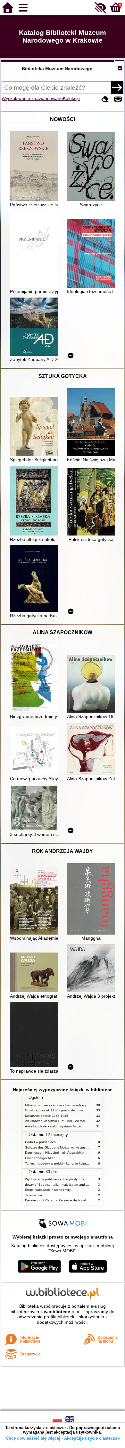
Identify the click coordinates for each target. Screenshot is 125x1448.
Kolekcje (71, 98)
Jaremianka (33, 1195)
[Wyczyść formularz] (105, 99)
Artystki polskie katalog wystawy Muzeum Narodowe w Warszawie (73, 1126)
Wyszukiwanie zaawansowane (32, 98)
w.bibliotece (60, 1311)
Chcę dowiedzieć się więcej (33, 1438)
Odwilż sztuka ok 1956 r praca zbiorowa (54, 1110)
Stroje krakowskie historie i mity (48, 1189)
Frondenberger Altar (39, 1158)
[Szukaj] (117, 87)
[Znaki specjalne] (118, 99)
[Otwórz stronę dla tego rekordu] (35, 166)
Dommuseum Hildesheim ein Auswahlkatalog (58, 1152)
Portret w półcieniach (40, 1142)
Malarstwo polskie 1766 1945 (46, 1115)
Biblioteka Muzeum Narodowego (57, 68)
